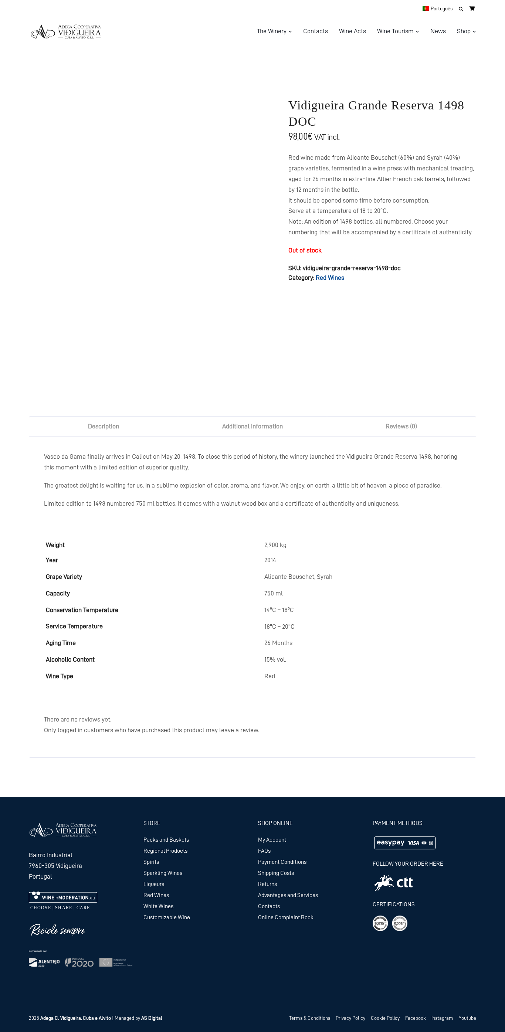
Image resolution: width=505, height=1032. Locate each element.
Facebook (415, 1018)
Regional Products (165, 851)
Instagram (442, 1018)
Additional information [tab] (252, 426)
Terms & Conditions (309, 1018)
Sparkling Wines (162, 873)
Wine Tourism (395, 31)
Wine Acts (352, 31)
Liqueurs (153, 884)
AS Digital (151, 1018)
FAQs (264, 851)
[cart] (472, 8)
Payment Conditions (282, 862)
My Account (272, 840)
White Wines (158, 906)
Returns (267, 884)
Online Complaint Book (285, 917)
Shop (464, 31)
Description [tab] (103, 426)
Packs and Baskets (166, 840)
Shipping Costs (276, 873)
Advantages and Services (288, 895)
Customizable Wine (166, 917)
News (438, 31)
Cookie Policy (385, 1018)
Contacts (315, 31)
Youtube (467, 1018)
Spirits (151, 862)
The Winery (272, 31)
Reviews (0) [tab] (401, 426)
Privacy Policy (350, 1018)
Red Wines (330, 277)
